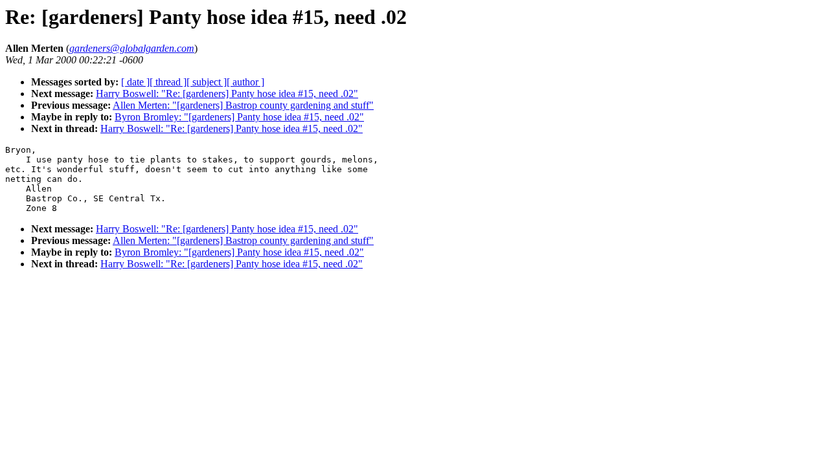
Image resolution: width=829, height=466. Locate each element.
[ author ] (245, 81)
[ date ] (135, 81)
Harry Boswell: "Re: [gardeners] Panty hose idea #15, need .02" (227, 93)
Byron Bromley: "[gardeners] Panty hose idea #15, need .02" (239, 116)
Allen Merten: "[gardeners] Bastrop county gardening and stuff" (243, 105)
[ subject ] (207, 81)
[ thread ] (168, 81)
